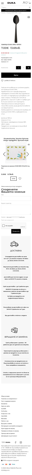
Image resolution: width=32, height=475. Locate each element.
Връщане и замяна (6, 423)
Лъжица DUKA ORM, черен (14, 12)
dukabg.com (5, 470)
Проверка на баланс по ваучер (10, 431)
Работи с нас (5, 421)
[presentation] (3, 154)
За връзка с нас (5, 413)
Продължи (16, 231)
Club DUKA (4, 416)
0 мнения (12, 53)
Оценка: (3, 217)
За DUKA (3, 408)
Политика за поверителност (9, 399)
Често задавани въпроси (8, 401)
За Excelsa (4, 411)
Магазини (4, 418)
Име (2, 194)
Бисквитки (4, 403)
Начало (3, 12)
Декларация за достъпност (9, 436)
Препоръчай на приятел (8, 433)
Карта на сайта (5, 406)
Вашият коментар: (6, 203)
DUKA (10, 57)
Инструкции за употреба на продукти (11, 426)
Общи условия (5, 396)
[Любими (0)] (26, 3)
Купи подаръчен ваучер (8, 428)
